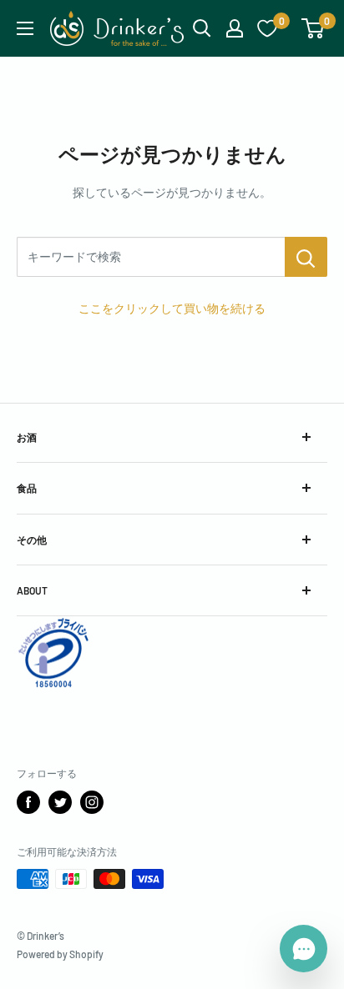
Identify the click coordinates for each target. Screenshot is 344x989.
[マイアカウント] (234, 28)
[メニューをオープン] (25, 28)
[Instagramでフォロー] (92, 802)
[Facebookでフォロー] (28, 802)
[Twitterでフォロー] (60, 802)
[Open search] (202, 28)
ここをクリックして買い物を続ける (172, 308)
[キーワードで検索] (306, 257)
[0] (313, 28)
